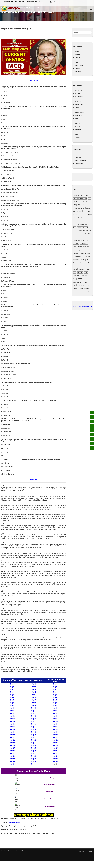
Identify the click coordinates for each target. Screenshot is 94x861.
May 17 (12, 727)
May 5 (12, 695)
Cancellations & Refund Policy (79, 854)
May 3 (12, 689)
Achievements (79, 90)
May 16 (12, 724)
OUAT (86, 272)
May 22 (12, 740)
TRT (88, 291)
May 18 (12, 729)
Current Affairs (79, 60)
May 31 (12, 764)
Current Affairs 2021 (79, 208)
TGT (89, 285)
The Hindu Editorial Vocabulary (81, 288)
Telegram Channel (50, 807)
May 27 (12, 753)
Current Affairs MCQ (79, 240)
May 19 (12, 732)
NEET (82, 259)
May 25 (12, 748)
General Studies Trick (80, 160)
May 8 (12, 703)
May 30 (12, 761)
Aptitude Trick (79, 96)
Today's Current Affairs (79, 291)
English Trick (79, 110)
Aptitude (77, 51)
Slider (76, 132)
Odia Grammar (79, 121)
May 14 (12, 719)
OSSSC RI (79, 272)
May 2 (12, 687)
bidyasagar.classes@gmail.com (48, 2)
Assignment (78, 54)
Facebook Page (50, 778)
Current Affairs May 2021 (84, 234)
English (76, 63)
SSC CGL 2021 (81, 285)
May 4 (12, 692)
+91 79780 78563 (32, 2)
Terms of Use (90, 851)
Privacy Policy (82, 851)
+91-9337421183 (8, 2)
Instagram (49, 791)
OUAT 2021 (76, 275)
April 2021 (76, 195)
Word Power (78, 71)
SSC (75, 285)
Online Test (78, 126)
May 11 (12, 711)
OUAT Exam (81, 279)
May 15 (12, 721)
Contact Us (90, 854)
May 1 (12, 684)
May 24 (12, 745)
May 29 (12, 759)
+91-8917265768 (20, 2)
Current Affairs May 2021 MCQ (81, 237)
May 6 (12, 697)
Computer (77, 57)
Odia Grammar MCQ (85, 262)
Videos (76, 135)
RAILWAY (86, 282)
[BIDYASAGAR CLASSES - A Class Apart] (13, 9)
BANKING (85, 201)
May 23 (12, 743)
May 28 (12, 756)
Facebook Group (49, 784)
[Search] (90, 30)
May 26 (12, 751)
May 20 (12, 735)
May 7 (12, 700)
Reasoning (77, 68)
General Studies (79, 65)
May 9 (12, 705)
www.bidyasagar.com (14, 822)
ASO (82, 195)
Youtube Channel (49, 799)
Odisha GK (77, 123)
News (76, 118)
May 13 (12, 716)
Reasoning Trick (79, 163)
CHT (79, 205)
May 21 (12, 737)
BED (75, 205)
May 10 (12, 708)
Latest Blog (78, 115)
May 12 (12, 713)
